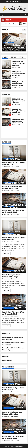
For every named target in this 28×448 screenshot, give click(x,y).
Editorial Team (8, 49)
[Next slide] (25, 30)
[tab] (6, 57)
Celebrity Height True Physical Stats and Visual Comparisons (6, 64)
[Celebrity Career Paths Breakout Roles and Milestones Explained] (14, 200)
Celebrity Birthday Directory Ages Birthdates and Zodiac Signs (6, 74)
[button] (2, 14)
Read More (7, 254)
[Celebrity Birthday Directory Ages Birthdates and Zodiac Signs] (14, 176)
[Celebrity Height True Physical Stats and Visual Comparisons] (14, 153)
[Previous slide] (23, 30)
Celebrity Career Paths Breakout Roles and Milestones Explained (6, 84)
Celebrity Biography (8, 42)
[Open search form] (25, 14)
